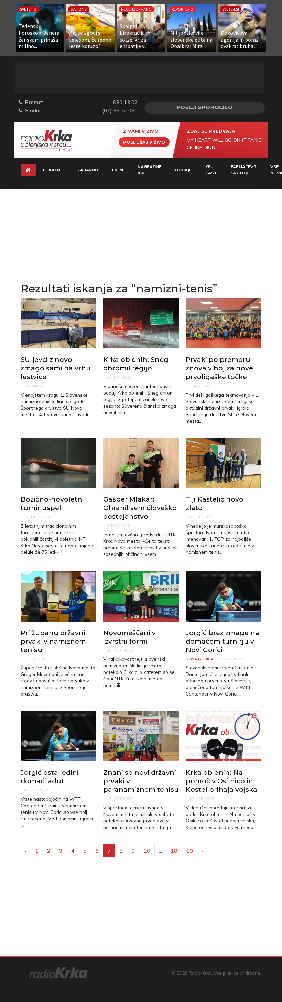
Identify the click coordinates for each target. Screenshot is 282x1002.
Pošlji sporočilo (205, 107)
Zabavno (87, 169)
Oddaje (183, 169)
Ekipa (118, 169)
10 (146, 850)
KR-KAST (211, 169)
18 (174, 850)
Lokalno (53, 169)
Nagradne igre (149, 169)
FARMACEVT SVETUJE (244, 169)
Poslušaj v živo (144, 141)
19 (189, 850)
